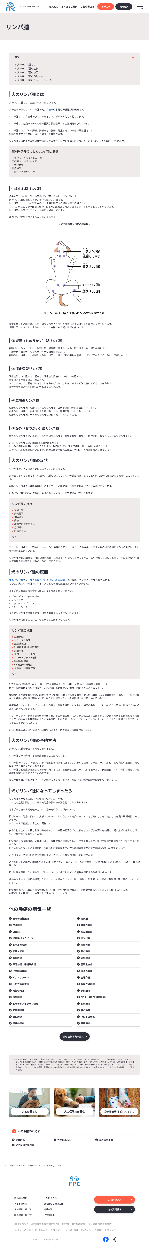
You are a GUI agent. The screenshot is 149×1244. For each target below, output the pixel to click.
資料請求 (124, 6)
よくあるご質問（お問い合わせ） (78, 1230)
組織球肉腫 (18, 990)
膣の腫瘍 (85, 1010)
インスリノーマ (21, 977)
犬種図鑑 (20, 1140)
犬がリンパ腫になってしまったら (34, 80)
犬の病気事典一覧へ (73, 1036)
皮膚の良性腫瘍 (21, 918)
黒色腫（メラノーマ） (24, 938)
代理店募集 (49, 1215)
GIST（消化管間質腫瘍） (94, 997)
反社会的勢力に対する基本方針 (101, 1224)
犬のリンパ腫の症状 (27, 68)
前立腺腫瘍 (86, 931)
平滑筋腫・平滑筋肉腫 (24, 964)
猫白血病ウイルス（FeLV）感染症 (47, 580)
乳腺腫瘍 (85, 958)
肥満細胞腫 (18, 1010)
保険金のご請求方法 (53, 1203)
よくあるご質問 (69, 6)
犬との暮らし (64, 1140)
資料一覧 (48, 1209)
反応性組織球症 (21, 984)
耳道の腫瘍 (86, 971)
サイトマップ (109, 1230)
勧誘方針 (65, 1224)
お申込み (106, 6)
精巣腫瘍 (17, 997)
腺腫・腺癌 (18, 951)
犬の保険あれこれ (29, 1131)
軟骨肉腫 (17, 958)
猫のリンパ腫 (16, 580)
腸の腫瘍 (85, 951)
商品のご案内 (20, 1197)
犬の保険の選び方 (25, 1145)
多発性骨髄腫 (88, 984)
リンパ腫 (85, 938)
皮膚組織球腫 (20, 971)
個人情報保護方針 (79, 1224)
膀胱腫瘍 (85, 1003)
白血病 (49, 109)
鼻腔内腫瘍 (86, 925)
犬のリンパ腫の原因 (27, 72)
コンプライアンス (21, 1224)
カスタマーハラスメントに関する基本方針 (30, 1230)
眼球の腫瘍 (18, 1023)
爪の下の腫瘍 (88, 1016)
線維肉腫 (85, 944)
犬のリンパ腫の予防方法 (30, 76)
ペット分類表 (20, 1203)
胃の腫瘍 (17, 1016)
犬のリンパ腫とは (26, 64)
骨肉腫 (84, 918)
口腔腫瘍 (17, 925)
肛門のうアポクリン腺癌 (25, 1003)
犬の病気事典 (106, 1140)
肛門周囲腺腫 (20, 944)
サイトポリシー (56, 1230)
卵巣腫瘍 (85, 990)
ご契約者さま (50, 1197)
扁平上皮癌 (86, 964)
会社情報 (98, 1230)
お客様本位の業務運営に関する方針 (45, 1224)
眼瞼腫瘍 (85, 1023)
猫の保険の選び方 (23, 1215)
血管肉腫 (85, 977)
